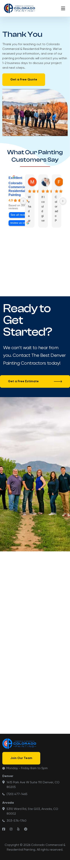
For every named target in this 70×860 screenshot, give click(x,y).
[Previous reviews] (23, 201)
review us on (18, 222)
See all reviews (19, 214)
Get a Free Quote (23, 79)
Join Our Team (21, 758)
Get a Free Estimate (23, 381)
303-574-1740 (16, 820)
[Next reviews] (63, 201)
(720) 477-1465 (17, 794)
